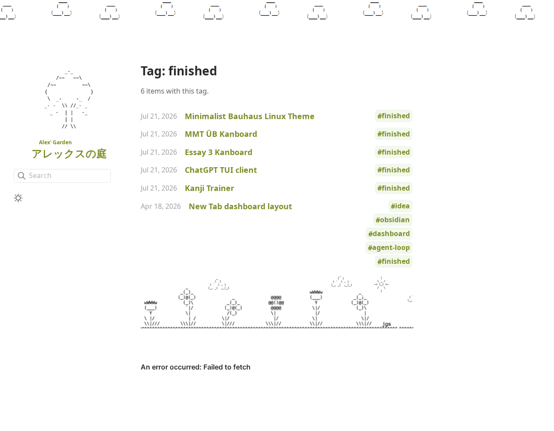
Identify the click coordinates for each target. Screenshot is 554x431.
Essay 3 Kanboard (218, 152)
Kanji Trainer (209, 188)
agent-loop (391, 248)
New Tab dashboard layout (240, 206)
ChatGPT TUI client (221, 170)
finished (396, 116)
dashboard (391, 234)
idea (402, 206)
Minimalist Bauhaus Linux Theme (250, 116)
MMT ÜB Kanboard (221, 134)
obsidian (395, 220)
